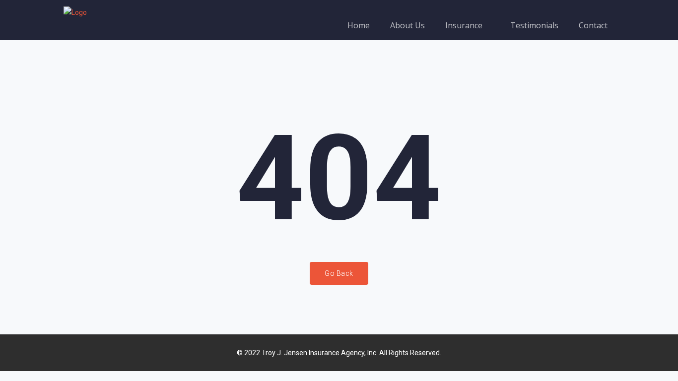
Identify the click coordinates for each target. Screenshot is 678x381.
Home (358, 25)
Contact (593, 25)
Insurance (464, 25)
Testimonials (534, 25)
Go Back (339, 273)
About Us (407, 25)
